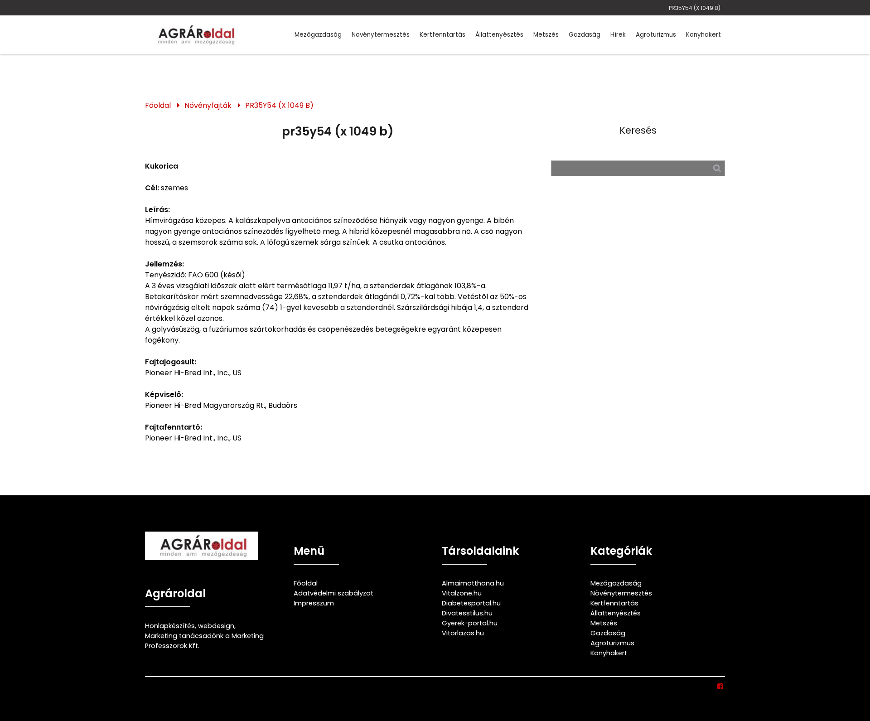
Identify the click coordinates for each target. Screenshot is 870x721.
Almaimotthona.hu (473, 583)
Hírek (618, 34)
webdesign (216, 625)
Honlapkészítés (170, 625)
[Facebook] (720, 686)
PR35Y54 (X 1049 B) (694, 8)
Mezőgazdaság (318, 34)
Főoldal (158, 105)
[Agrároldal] (195, 34)
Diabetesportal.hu (471, 603)
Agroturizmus (656, 34)
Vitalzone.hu (462, 593)
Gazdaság (584, 34)
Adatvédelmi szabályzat (333, 593)
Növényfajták (208, 105)
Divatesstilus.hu (467, 613)
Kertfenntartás (442, 34)
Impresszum (314, 603)
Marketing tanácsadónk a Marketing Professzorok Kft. (204, 640)
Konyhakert (703, 34)
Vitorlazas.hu (463, 633)
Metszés (546, 34)
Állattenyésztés (499, 34)
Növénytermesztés (381, 34)
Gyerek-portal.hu (470, 623)
